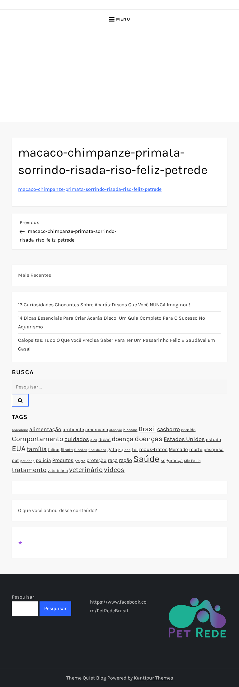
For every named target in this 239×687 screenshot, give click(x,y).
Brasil (147, 429)
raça (113, 460)
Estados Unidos (184, 439)
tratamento (29, 469)
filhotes (80, 450)
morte (195, 449)
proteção (96, 460)
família (37, 449)
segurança (172, 460)
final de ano (97, 450)
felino (53, 449)
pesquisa (213, 449)
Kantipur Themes (153, 678)
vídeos (114, 470)
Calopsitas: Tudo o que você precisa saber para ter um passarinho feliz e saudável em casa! (116, 344)
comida (188, 429)
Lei (135, 449)
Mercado (178, 449)
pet (15, 460)
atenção (115, 430)
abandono (20, 430)
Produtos (62, 460)
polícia (43, 460)
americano (96, 429)
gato (112, 449)
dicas (104, 439)
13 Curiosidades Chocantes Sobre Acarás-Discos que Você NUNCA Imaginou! (104, 305)
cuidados (76, 439)
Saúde (146, 459)
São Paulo (192, 461)
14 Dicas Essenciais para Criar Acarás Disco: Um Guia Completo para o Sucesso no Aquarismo (111, 322)
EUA (19, 448)
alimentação (45, 429)
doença (123, 439)
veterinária (58, 470)
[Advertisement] (119, 75)
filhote (67, 449)
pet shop (27, 461)
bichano (130, 430)
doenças (148, 439)
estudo (213, 439)
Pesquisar (23, 597)
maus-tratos (153, 449)
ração (125, 460)
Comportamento (37, 439)
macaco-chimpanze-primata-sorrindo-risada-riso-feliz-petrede (90, 189)
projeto (80, 461)
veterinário (86, 470)
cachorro (168, 429)
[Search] (20, 400)
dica (93, 440)
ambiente (73, 429)
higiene (124, 450)
